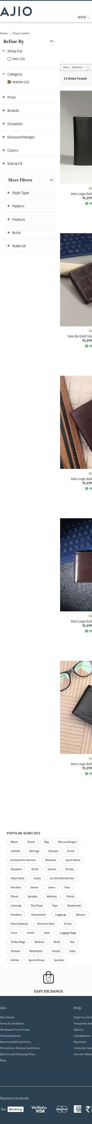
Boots (31, 842)
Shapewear (74, 905)
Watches (52, 896)
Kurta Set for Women (23, 860)
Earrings (34, 851)
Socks (37, 878)
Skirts (56, 942)
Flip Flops (37, 905)
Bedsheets (35, 951)
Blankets (50, 860)
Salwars (80, 914)
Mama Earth (38, 914)
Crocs (14, 933)
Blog (3, 1060)
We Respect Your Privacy (15, 1029)
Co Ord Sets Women (62, 878)
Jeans (51, 887)
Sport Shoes (73, 860)
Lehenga (16, 905)
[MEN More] (89, 17)
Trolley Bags (18, 942)
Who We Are (7, 1017)
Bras (67, 887)
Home (4, 33)
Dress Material (19, 923)
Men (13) (19, 59)
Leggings (60, 914)
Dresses (53, 851)
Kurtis (71, 851)
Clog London (21, 33)
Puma (67, 923)
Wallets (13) (21, 82)
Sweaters (16, 869)
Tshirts (70, 896)
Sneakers (16, 914)
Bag (46, 842)
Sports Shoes (36, 960)
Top (72, 942)
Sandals (32, 896)
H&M (47, 933)
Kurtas (70, 869)
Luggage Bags (67, 933)
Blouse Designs (67, 842)
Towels (56, 951)
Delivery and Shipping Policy (17, 1054)
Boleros (39, 942)
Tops (55, 905)
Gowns (52, 869)
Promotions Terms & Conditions (19, 1048)
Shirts (34, 869)
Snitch (31, 933)
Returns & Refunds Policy (15, 1042)
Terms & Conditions (12, 1023)
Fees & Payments (10, 1036)
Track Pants (17, 878)
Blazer (14, 842)
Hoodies (16, 887)
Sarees (34, 887)
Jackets (15, 851)
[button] (29, 41)
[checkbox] (29, 58)
